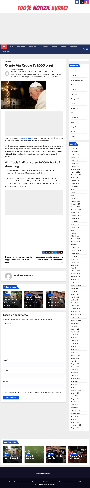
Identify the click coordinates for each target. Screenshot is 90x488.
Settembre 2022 (76, 285)
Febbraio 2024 (75, 236)
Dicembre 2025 (76, 172)
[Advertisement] (45, 28)
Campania (74, 75)
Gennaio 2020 (75, 378)
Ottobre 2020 (75, 352)
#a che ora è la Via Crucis (45, 71)
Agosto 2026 (75, 149)
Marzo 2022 (74, 303)
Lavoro (73, 103)
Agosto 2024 (75, 218)
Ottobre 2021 (75, 317)
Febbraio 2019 (75, 410)
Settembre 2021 (76, 320)
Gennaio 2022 (75, 308)
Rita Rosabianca (18, 69)
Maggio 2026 (75, 157)
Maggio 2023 (75, 262)
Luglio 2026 (74, 151)
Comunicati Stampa (77, 80)
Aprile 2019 (74, 404)
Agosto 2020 (75, 358)
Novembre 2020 (76, 349)
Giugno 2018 (75, 428)
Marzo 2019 (74, 407)
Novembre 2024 (76, 210)
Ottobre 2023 (75, 247)
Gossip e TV (75, 99)
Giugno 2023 (75, 259)
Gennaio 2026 (75, 169)
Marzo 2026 (74, 163)
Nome (5, 360)
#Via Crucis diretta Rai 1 (36, 77)
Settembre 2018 (76, 425)
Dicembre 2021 (76, 311)
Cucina (73, 85)
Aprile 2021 (74, 335)
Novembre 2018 (76, 419)
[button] (84, 49)
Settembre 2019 (76, 390)
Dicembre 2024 (76, 207)
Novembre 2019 (76, 384)
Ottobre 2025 (75, 178)
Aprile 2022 (74, 300)
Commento (7, 323)
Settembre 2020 (76, 355)
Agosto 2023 (75, 253)
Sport (63, 47)
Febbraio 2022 (75, 306)
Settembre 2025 (76, 181)
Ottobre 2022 (75, 282)
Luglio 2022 (74, 291)
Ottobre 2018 (75, 422)
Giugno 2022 (75, 294)
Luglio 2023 (74, 256)
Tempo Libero (75, 127)
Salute (73, 113)
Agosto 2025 (75, 183)
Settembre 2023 (76, 250)
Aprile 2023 (74, 265)
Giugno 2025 (75, 189)
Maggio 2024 (75, 227)
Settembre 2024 (76, 215)
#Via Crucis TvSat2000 (51, 77)
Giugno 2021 (75, 329)
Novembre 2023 (76, 244)
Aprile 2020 (74, 370)
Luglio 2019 (74, 396)
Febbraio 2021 (75, 340)
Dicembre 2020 (76, 346)
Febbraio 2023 (75, 271)
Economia (74, 94)
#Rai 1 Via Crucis (55, 74)
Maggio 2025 (75, 192)
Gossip (54, 47)
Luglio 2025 (74, 186)
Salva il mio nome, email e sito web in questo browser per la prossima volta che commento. (33, 392)
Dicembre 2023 (76, 242)
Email (5, 371)
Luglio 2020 (74, 361)
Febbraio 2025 (75, 201)
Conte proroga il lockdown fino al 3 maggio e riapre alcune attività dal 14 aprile (18, 259)
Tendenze (73, 47)
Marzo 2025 (74, 198)
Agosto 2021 (75, 323)
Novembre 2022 (76, 279)
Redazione (21, 47)
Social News (75, 117)
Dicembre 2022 (76, 276)
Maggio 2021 (75, 332)
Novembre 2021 (76, 314)
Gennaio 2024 (75, 239)
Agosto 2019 (75, 393)
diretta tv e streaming (25, 138)
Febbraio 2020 (75, 375)
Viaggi (73, 136)
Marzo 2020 (74, 372)
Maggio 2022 (75, 297)
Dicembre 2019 (76, 381)
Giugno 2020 (75, 364)
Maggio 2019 (75, 402)
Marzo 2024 (74, 233)
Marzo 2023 (74, 268)
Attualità (33, 47)
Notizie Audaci (75, 108)
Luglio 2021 (74, 326)
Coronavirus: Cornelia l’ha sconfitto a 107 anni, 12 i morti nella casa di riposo (49, 258)
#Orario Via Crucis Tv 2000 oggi (39, 74)
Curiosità (44, 47)
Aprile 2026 (74, 160)
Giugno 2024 (75, 224)
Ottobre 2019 (75, 387)
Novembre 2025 (76, 175)
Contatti (6, 51)
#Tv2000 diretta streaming (19, 77)
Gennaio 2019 (75, 413)
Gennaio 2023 (75, 274)
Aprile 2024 (74, 230)
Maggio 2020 (75, 367)
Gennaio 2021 (75, 343)
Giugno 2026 (75, 154)
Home (11, 47)
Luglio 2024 (74, 221)
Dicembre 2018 (76, 416)
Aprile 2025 (74, 195)
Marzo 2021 (74, 338)
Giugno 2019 (75, 399)
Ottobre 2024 (75, 213)
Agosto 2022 (75, 288)
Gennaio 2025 (75, 204)
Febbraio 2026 (75, 166)
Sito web (6, 381)
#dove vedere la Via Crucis (19, 74)
